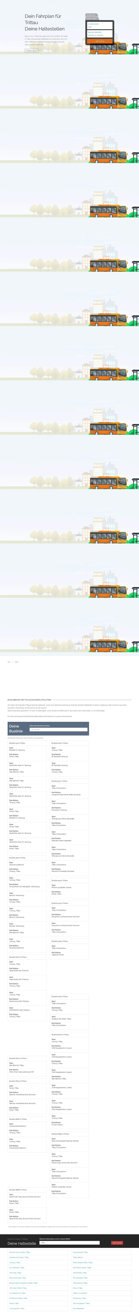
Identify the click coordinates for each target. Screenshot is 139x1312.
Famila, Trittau (14, 1303)
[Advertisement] (69, 682)
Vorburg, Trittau (14, 1262)
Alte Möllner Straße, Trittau (82, 1268)
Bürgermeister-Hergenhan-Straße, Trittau (23, 1283)
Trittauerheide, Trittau (80, 1283)
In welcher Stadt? (93, 24)
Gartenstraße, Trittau (80, 1273)
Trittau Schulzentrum (80, 1293)
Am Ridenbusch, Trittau (17, 1293)
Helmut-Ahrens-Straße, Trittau (19, 1252)
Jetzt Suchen (117, 1243)
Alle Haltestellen (78, 1308)
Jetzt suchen (99, 41)
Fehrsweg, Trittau (15, 1273)
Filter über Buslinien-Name (40, 726)
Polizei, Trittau (78, 1288)
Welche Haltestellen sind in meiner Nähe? (54, 1239)
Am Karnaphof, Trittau (16, 1268)
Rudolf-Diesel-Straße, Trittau (83, 1262)
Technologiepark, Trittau (81, 1303)
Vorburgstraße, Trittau (16, 1308)
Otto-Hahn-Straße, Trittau (18, 1288)
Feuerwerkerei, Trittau (80, 1252)
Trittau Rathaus (78, 1257)
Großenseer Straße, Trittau (18, 1298)
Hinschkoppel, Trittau (80, 1278)
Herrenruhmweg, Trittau (17, 1278)
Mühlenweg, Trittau (79, 1298)
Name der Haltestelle (94, 32)
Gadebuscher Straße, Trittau (19, 1257)
